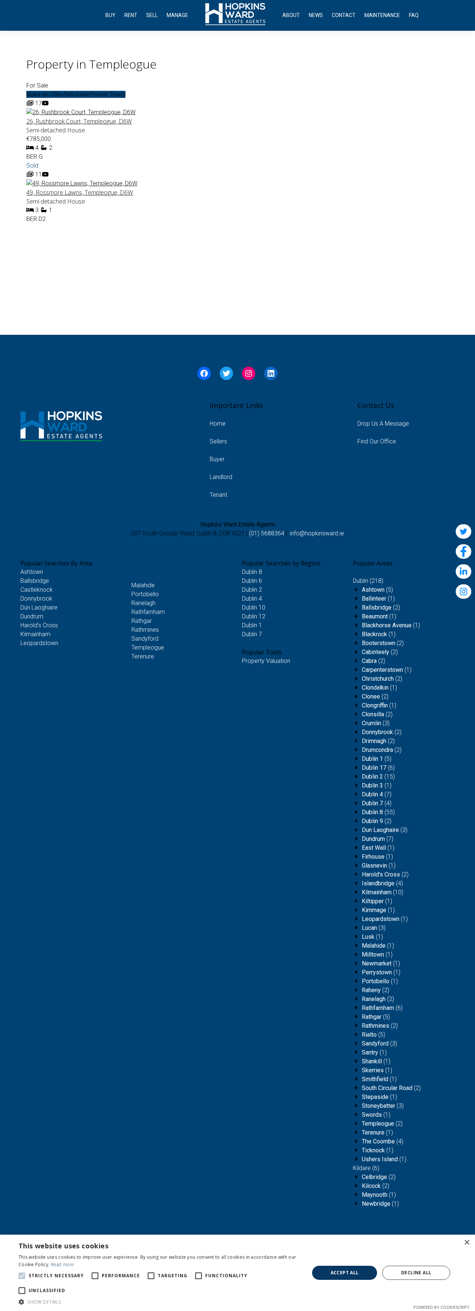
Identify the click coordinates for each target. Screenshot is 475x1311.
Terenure (142, 656)
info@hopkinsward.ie (317, 533)
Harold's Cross (39, 625)
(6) (378, 767)
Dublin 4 (252, 598)
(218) (368, 580)
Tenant (218, 494)
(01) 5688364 (266, 533)
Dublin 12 (253, 616)
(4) (377, 803)
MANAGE (177, 15)
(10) (382, 892)
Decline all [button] (416, 1272)
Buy (110, 15)
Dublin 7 (252, 634)
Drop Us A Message (383, 423)
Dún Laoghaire (39, 607)
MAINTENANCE (382, 15)
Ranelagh (143, 603)
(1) (378, 598)
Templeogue (147, 647)
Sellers (218, 441)
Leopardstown (39, 643)
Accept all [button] (345, 1272)
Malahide (143, 585)
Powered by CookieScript (441, 1307)
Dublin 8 (252, 571)
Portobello (145, 594)
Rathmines (145, 629)
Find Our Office (376, 441)
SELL (152, 15)
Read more (62, 1264)
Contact (344, 15)
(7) (377, 794)
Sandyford (144, 638)
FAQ (414, 15)
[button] (160, 1301)
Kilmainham (35, 634)
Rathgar (141, 620)
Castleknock (36, 589)
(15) (378, 776)
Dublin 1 (252, 625)
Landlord (221, 477)
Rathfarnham (148, 611)
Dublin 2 (252, 589)
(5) (377, 589)
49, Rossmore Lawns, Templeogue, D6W (79, 192)
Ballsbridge (34, 580)
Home (218, 423)
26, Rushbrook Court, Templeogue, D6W (79, 121)
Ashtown (31, 571)
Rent (130, 15)
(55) (378, 812)
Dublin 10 (253, 607)
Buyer (217, 459)
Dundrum (31, 616)
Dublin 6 (252, 580)
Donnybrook (36, 598)
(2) (381, 607)
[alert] (237, 1273)
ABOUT (291, 15)
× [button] (466, 1242)
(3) (376, 723)
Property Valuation (266, 660)
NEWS (316, 15)
